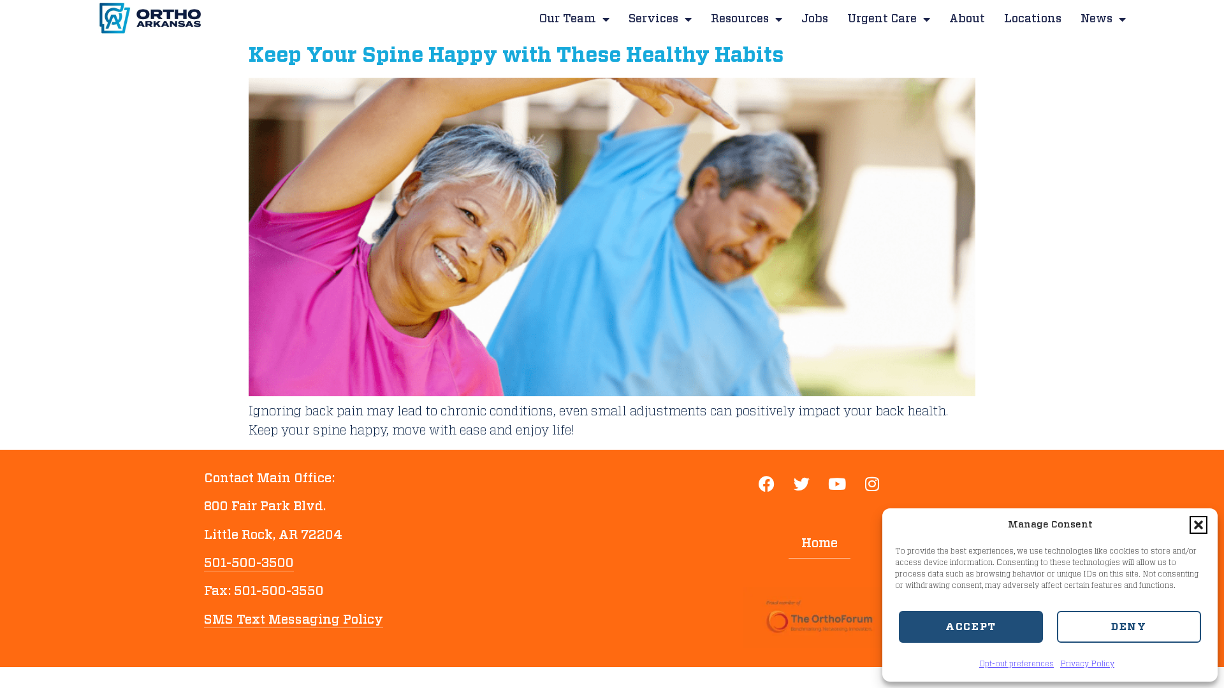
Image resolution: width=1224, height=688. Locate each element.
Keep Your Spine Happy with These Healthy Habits (516, 55)
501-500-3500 (249, 563)
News (1096, 19)
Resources (740, 19)
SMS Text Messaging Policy (293, 619)
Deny (1129, 627)
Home (819, 543)
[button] (1198, 525)
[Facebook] (767, 485)
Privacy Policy (1087, 664)
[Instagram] (872, 485)
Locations (1032, 19)
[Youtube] (837, 485)
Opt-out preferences (1016, 664)
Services (653, 19)
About (967, 19)
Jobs (814, 19)
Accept (970, 627)
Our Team (567, 19)
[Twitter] (802, 485)
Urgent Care (882, 19)
